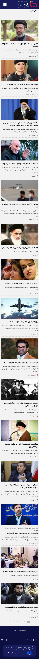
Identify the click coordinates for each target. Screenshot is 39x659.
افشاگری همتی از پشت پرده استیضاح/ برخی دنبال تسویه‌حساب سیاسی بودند (21, 486)
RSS (14, 630)
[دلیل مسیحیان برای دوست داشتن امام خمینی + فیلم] (19, 557)
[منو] (5, 4)
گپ (36, 640)
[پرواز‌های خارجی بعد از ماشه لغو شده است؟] (19, 308)
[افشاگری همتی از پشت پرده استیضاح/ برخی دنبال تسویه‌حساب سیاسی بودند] (19, 471)
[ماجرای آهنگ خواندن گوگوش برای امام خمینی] (19, 70)
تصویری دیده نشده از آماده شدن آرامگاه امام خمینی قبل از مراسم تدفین (20, 404)
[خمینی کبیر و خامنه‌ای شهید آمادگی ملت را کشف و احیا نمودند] (19, 30)
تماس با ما (22, 630)
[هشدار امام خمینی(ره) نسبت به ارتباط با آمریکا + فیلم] (19, 234)
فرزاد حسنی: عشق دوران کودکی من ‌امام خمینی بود (21, 362)
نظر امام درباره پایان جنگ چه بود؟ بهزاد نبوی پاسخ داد (20, 163)
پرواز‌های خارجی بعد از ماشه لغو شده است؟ (23, 322)
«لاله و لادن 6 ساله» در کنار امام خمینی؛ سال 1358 (21, 283)
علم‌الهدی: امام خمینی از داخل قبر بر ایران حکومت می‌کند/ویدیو (21, 445)
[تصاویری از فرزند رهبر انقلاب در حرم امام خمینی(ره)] (19, 593)
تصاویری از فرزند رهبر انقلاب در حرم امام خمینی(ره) (21, 607)
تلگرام (27, 640)
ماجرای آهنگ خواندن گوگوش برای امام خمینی (22, 84)
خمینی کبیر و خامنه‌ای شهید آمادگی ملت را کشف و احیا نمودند (19, 45)
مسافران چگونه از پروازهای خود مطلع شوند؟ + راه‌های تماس (20, 205)
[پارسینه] (26, 4)
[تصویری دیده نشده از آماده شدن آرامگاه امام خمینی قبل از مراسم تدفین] (19, 389)
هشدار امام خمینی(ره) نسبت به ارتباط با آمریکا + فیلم (20, 248)
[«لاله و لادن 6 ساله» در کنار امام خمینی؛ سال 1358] (19, 269)
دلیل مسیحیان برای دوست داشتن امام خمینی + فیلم (20, 571)
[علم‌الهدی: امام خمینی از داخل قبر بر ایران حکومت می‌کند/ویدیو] (19, 430)
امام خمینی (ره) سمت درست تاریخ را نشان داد (22, 533)
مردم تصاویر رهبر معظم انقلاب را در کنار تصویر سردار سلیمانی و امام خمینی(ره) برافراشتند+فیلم (20, 124)
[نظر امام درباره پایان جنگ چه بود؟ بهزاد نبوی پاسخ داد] (19, 150)
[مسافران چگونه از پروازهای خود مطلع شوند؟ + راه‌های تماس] (19, 190)
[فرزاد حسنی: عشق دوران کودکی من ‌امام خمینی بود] (19, 348)
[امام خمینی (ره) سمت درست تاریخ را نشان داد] (19, 514)
